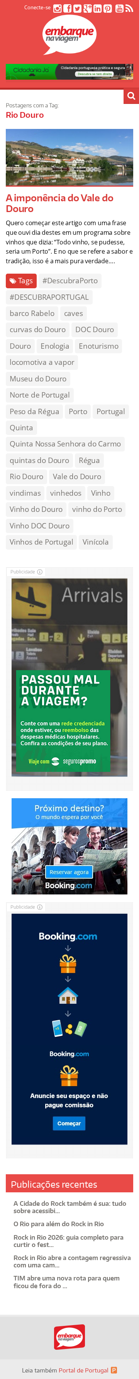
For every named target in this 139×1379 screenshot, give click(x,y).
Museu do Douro (38, 379)
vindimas (25, 493)
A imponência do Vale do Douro (59, 203)
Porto (78, 411)
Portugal (111, 411)
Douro (20, 346)
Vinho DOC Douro (40, 526)
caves (73, 313)
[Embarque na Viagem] (69, 51)
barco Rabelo (32, 313)
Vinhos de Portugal (41, 542)
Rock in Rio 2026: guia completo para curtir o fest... (69, 1241)
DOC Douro (94, 329)
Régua (89, 460)
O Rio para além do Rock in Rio (59, 1224)
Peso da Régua (34, 411)
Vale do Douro (77, 476)
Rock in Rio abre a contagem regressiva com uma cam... (72, 1261)
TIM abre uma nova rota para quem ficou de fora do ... (67, 1281)
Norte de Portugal (40, 395)
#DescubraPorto (70, 281)
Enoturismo (98, 346)
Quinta (21, 428)
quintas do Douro (39, 460)
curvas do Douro (38, 329)
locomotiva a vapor (42, 362)
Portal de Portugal (83, 1370)
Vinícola (95, 542)
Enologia (55, 346)
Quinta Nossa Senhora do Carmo (65, 444)
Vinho (100, 493)
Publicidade (22, 572)
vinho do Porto (97, 509)
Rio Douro (26, 476)
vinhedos (65, 493)
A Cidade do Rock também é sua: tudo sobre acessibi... (70, 1207)
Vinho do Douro (36, 509)
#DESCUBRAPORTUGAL (49, 297)
